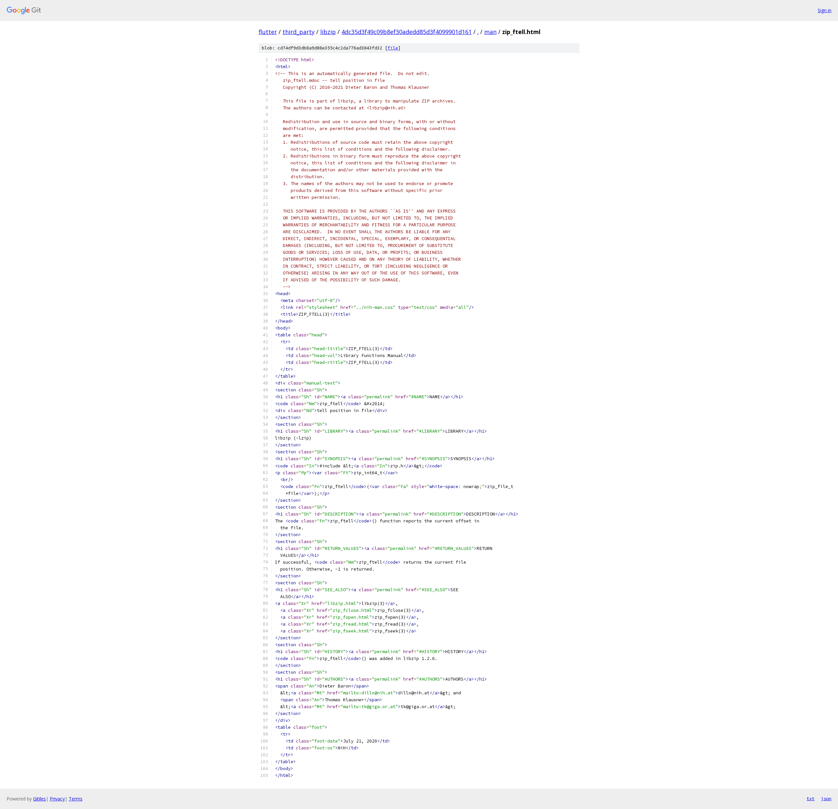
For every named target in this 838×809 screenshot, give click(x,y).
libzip (328, 32)
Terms (75, 799)
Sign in (824, 10)
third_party (298, 32)
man (490, 32)
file (393, 48)
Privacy (57, 799)
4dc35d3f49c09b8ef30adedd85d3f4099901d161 (406, 32)
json (826, 798)
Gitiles (39, 799)
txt (810, 798)
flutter (268, 32)
